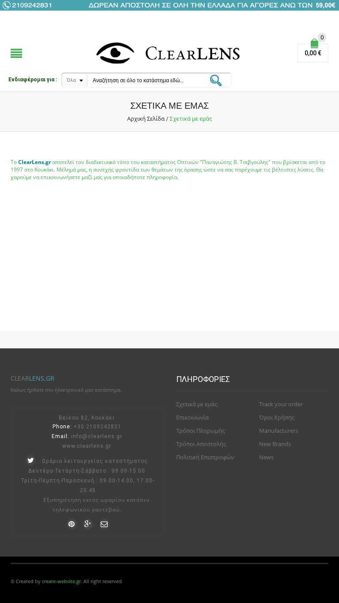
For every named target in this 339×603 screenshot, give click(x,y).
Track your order (281, 404)
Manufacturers (278, 431)
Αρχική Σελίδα (146, 118)
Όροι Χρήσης (276, 417)
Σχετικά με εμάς (196, 404)
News (266, 457)
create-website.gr (61, 581)
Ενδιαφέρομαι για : (32, 79)
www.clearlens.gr (86, 446)
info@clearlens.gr (96, 436)
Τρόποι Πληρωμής (200, 431)
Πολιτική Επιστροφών (205, 457)
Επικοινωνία (192, 417)
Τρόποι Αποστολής (201, 444)
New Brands (275, 444)
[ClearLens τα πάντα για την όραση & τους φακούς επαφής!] (169, 53)
